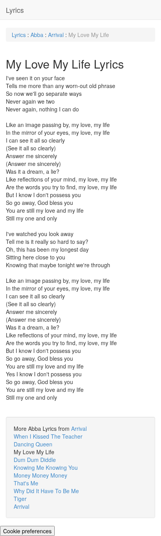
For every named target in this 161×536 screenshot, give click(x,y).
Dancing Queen (33, 444)
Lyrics (15, 10)
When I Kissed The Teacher (48, 436)
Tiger (20, 499)
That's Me (26, 483)
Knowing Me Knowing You (46, 467)
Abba (36, 35)
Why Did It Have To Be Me (46, 491)
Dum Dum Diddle (35, 460)
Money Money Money (40, 475)
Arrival (56, 35)
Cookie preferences (27, 531)
